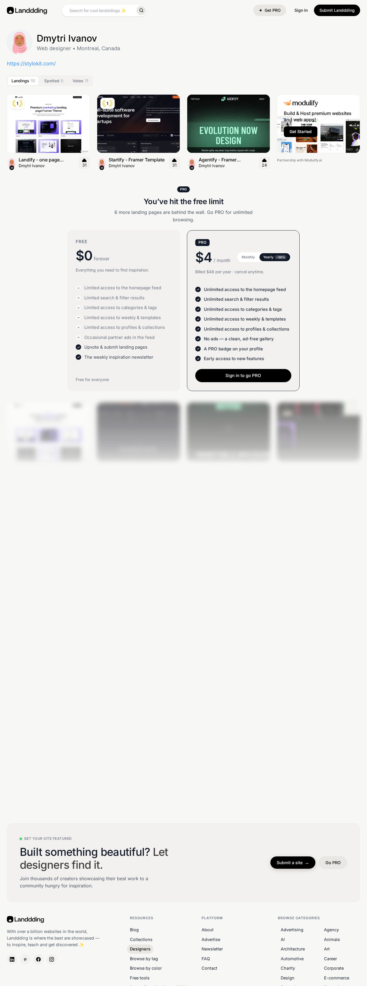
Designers (140, 948)
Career (330, 958)
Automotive (292, 958)
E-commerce (336, 977)
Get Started (301, 131)
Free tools (140, 977)
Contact (209, 968)
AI (283, 939)
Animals (332, 939)
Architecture (293, 948)
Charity (288, 968)
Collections (141, 939)
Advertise (211, 939)
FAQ (206, 958)
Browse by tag (144, 958)
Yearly (274, 257)
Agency (331, 929)
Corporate (334, 968)
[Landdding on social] (12, 959)
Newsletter (212, 948)
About (208, 929)
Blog (134, 929)
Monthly (248, 257)
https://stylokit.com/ (31, 63)
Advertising (292, 929)
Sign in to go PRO (243, 375)
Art (327, 948)
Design (287, 977)
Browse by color (146, 968)
